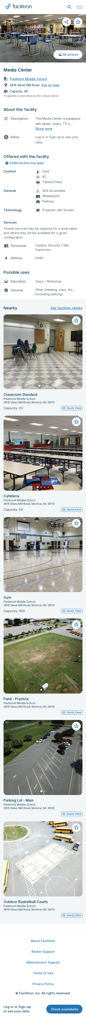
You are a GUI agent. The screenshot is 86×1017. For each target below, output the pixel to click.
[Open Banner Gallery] (43, 38)
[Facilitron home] (19, 10)
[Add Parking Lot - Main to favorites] (76, 726)
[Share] (66, 22)
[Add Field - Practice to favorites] (76, 624)
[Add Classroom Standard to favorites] (76, 320)
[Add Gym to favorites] (76, 523)
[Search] (69, 7)
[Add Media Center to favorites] (78, 22)
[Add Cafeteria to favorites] (76, 421)
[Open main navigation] (79, 7)
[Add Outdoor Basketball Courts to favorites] (76, 827)
